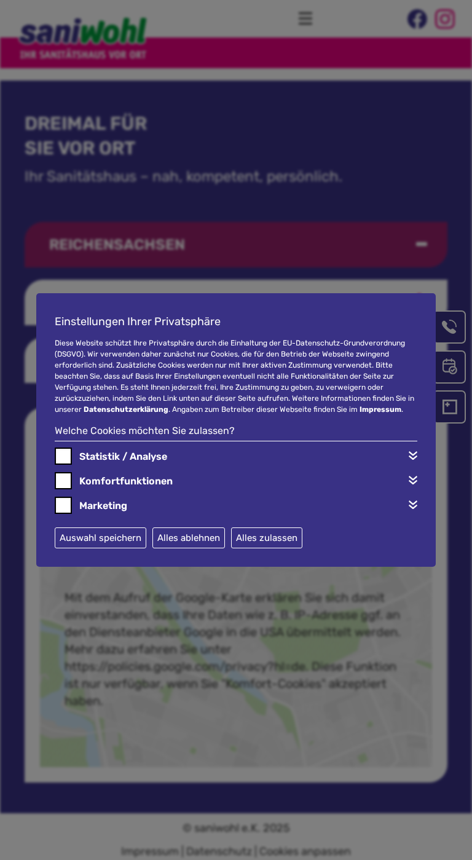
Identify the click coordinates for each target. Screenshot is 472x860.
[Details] (413, 455)
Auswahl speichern (100, 537)
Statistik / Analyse (123, 456)
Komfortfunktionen (126, 481)
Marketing (103, 505)
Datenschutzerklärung (126, 409)
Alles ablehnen (188, 537)
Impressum (380, 409)
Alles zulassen (266, 537)
